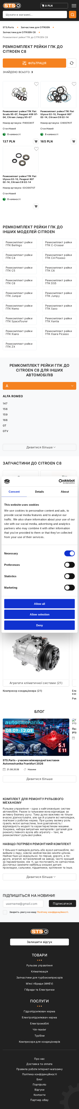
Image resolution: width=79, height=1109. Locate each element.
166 (5, 420)
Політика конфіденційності (39, 1074)
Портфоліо (39, 1084)
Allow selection (39, 614)
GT (4, 425)
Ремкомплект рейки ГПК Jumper (19, 294)
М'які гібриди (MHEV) (39, 983)
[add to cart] (36, 141)
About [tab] (65, 491)
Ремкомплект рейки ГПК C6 (58, 269)
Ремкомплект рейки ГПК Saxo (58, 307)
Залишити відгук (39, 942)
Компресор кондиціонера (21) (22, 690)
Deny (39, 625)
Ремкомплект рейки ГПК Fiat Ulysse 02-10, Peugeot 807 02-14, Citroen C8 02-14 (57, 114)
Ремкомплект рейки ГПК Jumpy (58, 294)
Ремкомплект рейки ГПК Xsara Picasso (58, 332)
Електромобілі (39, 1023)
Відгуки (39, 1089)
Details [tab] (39, 491)
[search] (72, 14)
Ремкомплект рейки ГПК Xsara (19, 332)
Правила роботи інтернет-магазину (39, 1069)
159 (5, 414)
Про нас (39, 1058)
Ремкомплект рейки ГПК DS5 (58, 282)
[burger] (74, 5)
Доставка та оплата (39, 1063)
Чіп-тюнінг (39, 1029)
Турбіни (39, 1035)
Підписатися (62, 903)
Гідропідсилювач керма (39, 1011)
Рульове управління (39, 965)
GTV (5, 431)
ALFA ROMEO (13, 396)
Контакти (39, 1094)
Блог (39, 1079)
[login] (35, 83)
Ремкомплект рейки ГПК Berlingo (19, 244)
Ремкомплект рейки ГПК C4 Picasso (58, 256)
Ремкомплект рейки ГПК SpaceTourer (19, 320)
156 (5, 408)
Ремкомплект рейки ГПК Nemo (19, 307)
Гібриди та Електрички (39, 989)
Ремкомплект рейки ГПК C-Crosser (58, 244)
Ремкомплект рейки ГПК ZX (19, 345)
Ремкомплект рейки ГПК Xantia (58, 320)
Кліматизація (39, 971)
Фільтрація (37, 63)
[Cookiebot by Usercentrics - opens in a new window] (59, 481)
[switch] (69, 565)
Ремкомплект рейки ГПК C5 (19, 269)
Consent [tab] (14, 491)
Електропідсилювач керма (39, 1017)
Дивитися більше (39, 779)
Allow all (39, 603)
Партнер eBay (39, 1099)
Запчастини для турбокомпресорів (39, 977)
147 (5, 403)
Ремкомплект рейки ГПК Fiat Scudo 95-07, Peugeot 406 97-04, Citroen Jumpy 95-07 (20, 114)
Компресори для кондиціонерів (39, 1041)
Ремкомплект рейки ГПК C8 (19, 282)
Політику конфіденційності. (53, 912)
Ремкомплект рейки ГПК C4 (19, 256)
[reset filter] (71, 63)
